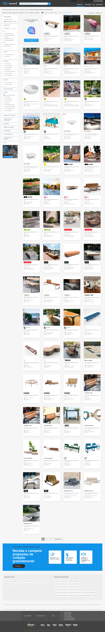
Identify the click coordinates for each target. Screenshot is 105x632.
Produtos (79, 4)
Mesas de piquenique (17, 583)
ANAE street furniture (9, 35)
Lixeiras (47, 581)
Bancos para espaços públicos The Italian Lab (64, 595)
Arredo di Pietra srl (9, 38)
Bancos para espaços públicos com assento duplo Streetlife (67, 583)
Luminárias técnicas (28, 583)
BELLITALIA (8, 46)
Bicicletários (8, 583)
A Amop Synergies (9, 33)
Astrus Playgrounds (9, 40)
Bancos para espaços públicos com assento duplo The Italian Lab (68, 589)
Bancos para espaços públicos (12, 581)
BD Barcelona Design (10, 44)
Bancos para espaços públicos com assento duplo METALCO (67, 581)
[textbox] (33, 3)
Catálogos (88, 4)
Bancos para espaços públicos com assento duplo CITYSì (66, 586)
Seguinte (58, 539)
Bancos (21, 581)
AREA (7, 37)
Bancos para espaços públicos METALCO (84, 595)
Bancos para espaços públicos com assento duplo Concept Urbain (68, 592)
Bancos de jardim (28, 581)
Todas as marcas (67, 612)
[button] (10, 25)
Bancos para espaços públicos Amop (91, 592)
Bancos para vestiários (39, 581)
